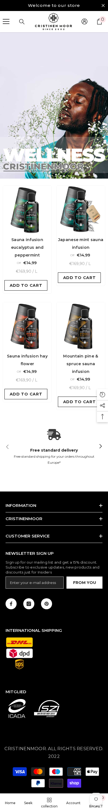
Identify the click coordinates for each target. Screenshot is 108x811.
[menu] (6, 21)
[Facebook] (11, 603)
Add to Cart (26, 285)
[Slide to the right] (100, 446)
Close (103, 6)
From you (84, 582)
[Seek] (22, 21)
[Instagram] (28, 603)
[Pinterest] (46, 603)
